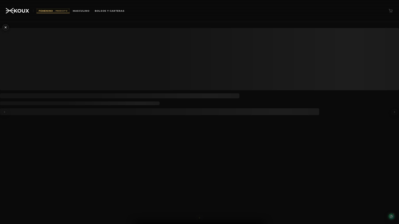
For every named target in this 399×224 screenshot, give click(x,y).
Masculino (81, 10)
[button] (199, 217)
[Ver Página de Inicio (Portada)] (17, 11)
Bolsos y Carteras (110, 10)
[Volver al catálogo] (5, 27)
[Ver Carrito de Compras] (390, 11)
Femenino (53, 10)
